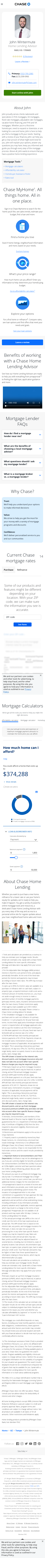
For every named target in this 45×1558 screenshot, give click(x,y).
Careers (18, 1527)
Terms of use (9, 1531)
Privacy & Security (33, 1527)
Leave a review (22, 342)
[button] (43, 1541)
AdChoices (26, 1531)
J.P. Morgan (19, 1523)
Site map (24, 1527)
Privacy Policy (7, 1555)
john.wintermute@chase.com (24, 82)
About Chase (11, 1523)
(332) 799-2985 (26, 73)
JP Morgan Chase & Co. (31, 1523)
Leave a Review (21, 61)
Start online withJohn (22, 92)
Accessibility (18, 1531)
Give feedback (35, 1531)
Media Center (10, 1527)
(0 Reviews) (28, 56)
